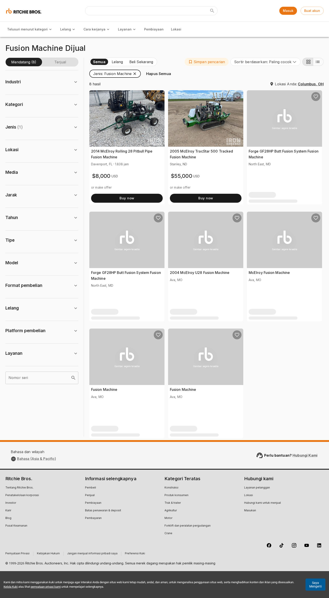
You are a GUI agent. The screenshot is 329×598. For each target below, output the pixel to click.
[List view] (318, 62)
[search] (73, 377)
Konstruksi (171, 488)
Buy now (127, 198)
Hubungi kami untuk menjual (262, 503)
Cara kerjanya (94, 29)
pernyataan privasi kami (46, 586)
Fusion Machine (104, 389)
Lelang (65, 29)
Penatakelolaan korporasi (22, 495)
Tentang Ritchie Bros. (19, 488)
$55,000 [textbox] (181, 176)
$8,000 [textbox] (101, 176)
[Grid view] (307, 62)
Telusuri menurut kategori (27, 29)
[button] (207, 62)
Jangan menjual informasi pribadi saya (92, 554)
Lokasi (176, 29)
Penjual (90, 495)
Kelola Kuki (11, 586)
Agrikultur (170, 511)
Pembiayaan (154, 29)
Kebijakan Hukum (48, 554)
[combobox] (265, 62)
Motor (168, 518)
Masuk (288, 11)
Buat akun (312, 11)
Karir (8, 511)
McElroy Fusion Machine (269, 272)
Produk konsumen (176, 495)
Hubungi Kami (305, 455)
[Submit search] (212, 10)
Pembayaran (93, 518)
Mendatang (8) (23, 62)
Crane (168, 533)
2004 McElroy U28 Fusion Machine (199, 272)
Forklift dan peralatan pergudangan (187, 526)
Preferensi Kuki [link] (135, 554)
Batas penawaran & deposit (103, 511)
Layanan (125, 29)
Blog (8, 518)
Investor (10, 503)
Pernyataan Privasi (17, 554)
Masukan (250, 511)
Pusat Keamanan (16, 526)
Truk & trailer (172, 503)
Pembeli (90, 488)
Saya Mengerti (315, 584)
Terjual (60, 62)
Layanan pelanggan (257, 488)
